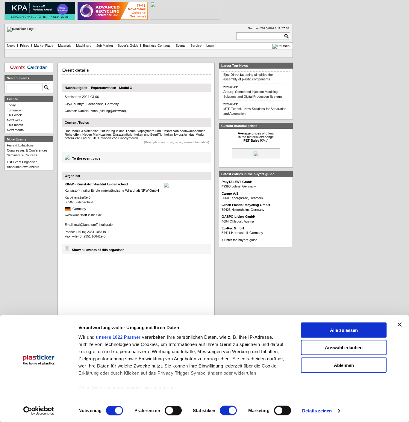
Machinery (83, 45)
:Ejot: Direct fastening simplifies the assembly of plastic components (248, 72)
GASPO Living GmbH (238, 216)
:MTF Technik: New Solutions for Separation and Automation (254, 106)
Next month (15, 130)
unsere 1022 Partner (118, 336)
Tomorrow (14, 110)
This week (14, 115)
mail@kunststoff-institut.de (93, 224)
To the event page (86, 158)
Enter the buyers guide (240, 240)
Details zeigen (317, 410)
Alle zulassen (344, 329)
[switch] (173, 410)
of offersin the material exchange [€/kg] (256, 136)
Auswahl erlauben (344, 347)
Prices (24, 45)
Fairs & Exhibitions (20, 145)
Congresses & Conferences (27, 150)
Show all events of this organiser (98, 250)
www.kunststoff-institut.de (83, 215)
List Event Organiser (22, 162)
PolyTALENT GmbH (237, 182)
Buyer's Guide (128, 45)
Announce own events (23, 167)
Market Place (43, 45)
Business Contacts (157, 45)
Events (180, 45)
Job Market (104, 45)
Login (210, 45)
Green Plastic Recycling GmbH (246, 205)
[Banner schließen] (400, 324)
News (11, 45)
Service (196, 45)
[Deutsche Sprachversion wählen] (281, 46)
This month (15, 125)
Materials (64, 45)
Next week (14, 120)
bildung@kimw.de (112, 111)
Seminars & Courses (22, 155)
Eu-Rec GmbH (233, 228)
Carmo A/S (230, 193)
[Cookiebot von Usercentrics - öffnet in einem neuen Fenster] (39, 410)
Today (11, 105)
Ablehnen (344, 364)
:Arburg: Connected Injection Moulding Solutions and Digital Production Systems (253, 89)
